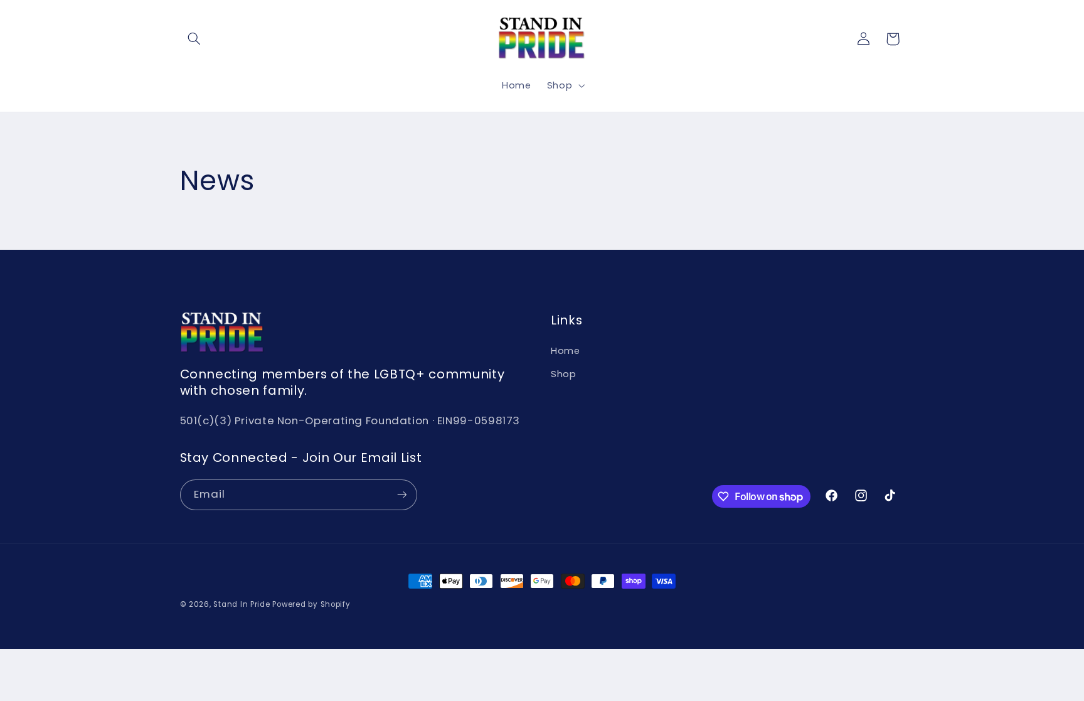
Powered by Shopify (311, 604)
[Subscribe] (401, 494)
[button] (194, 38)
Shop (564, 374)
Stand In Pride (241, 604)
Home (565, 351)
